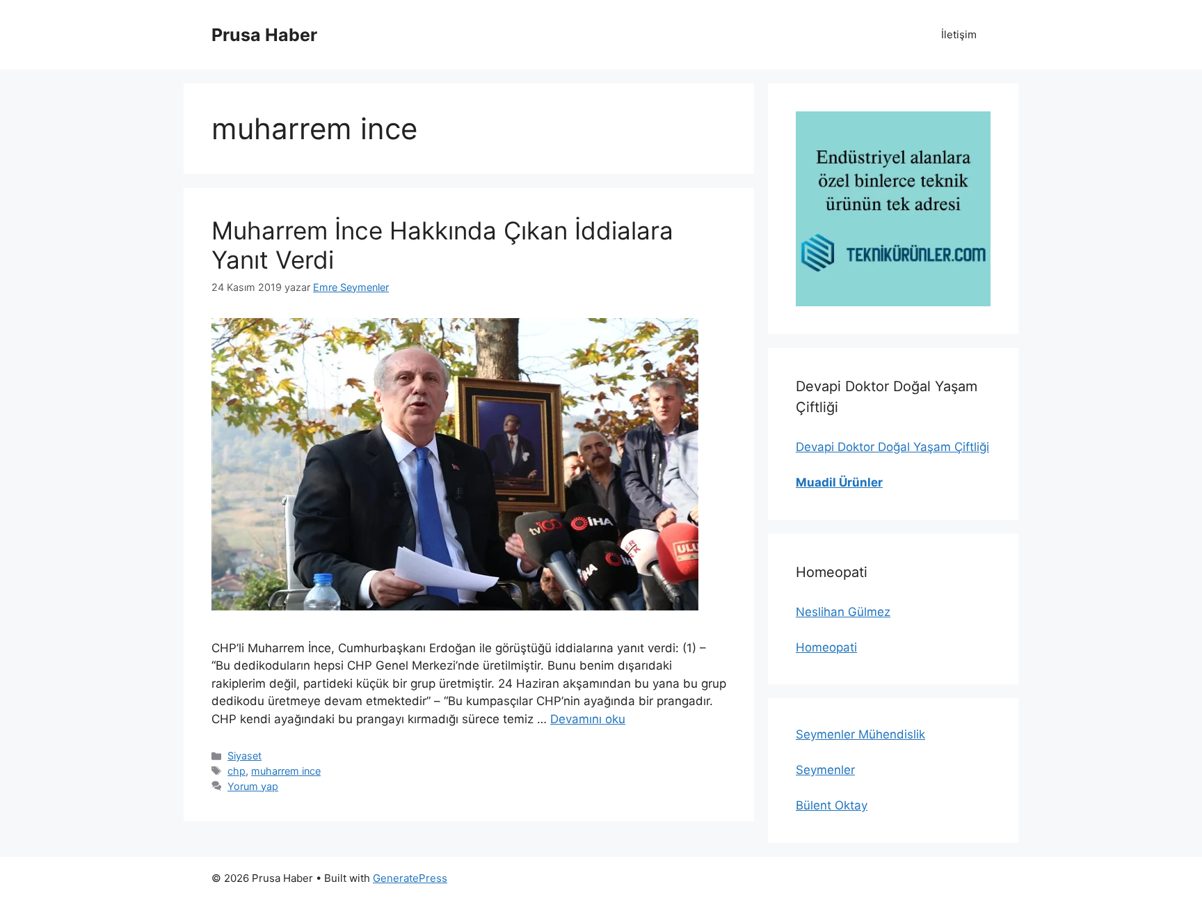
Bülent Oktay (831, 805)
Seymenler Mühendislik (860, 734)
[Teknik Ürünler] (893, 208)
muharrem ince (286, 771)
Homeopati (826, 647)
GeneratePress (410, 878)
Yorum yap (252, 786)
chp (236, 771)
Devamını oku (587, 719)
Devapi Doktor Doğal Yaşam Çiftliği (892, 447)
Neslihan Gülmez (843, 612)
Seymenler (825, 770)
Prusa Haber (264, 34)
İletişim (959, 34)
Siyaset (244, 755)
